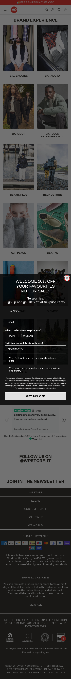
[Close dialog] (67, 278)
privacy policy (50, 388)
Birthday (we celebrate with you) (24, 343)
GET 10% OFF (35, 396)
